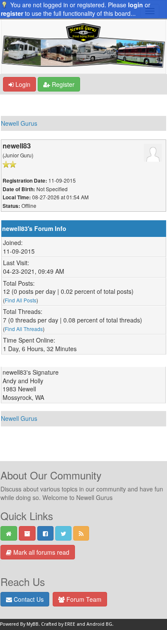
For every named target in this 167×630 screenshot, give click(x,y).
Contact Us (28, 599)
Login (22, 84)
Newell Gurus (19, 123)
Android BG (99, 624)
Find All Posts (20, 300)
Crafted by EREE (58, 624)
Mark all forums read (40, 552)
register (12, 13)
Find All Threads (24, 328)
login (135, 4)
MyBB (33, 624)
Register (62, 84)
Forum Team (83, 599)
